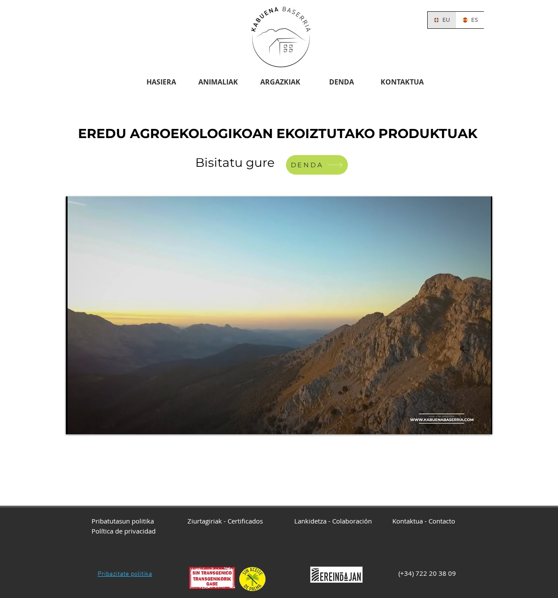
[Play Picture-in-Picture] (465, 422)
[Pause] (77, 422)
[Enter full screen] (480, 422)
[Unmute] (92, 422)
